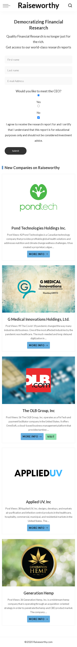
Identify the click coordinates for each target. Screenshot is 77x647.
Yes (38, 102)
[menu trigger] (7, 5)
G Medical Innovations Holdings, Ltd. (38, 319)
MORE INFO (36, 254)
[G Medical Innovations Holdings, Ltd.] (38, 290)
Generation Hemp (39, 593)
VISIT (51, 436)
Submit (15, 150)
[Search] (70, 5)
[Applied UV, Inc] (38, 472)
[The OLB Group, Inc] (38, 381)
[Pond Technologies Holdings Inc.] (38, 198)
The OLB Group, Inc (38, 410)
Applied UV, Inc (38, 502)
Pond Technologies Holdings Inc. (38, 228)
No (38, 112)
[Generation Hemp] (38, 563)
